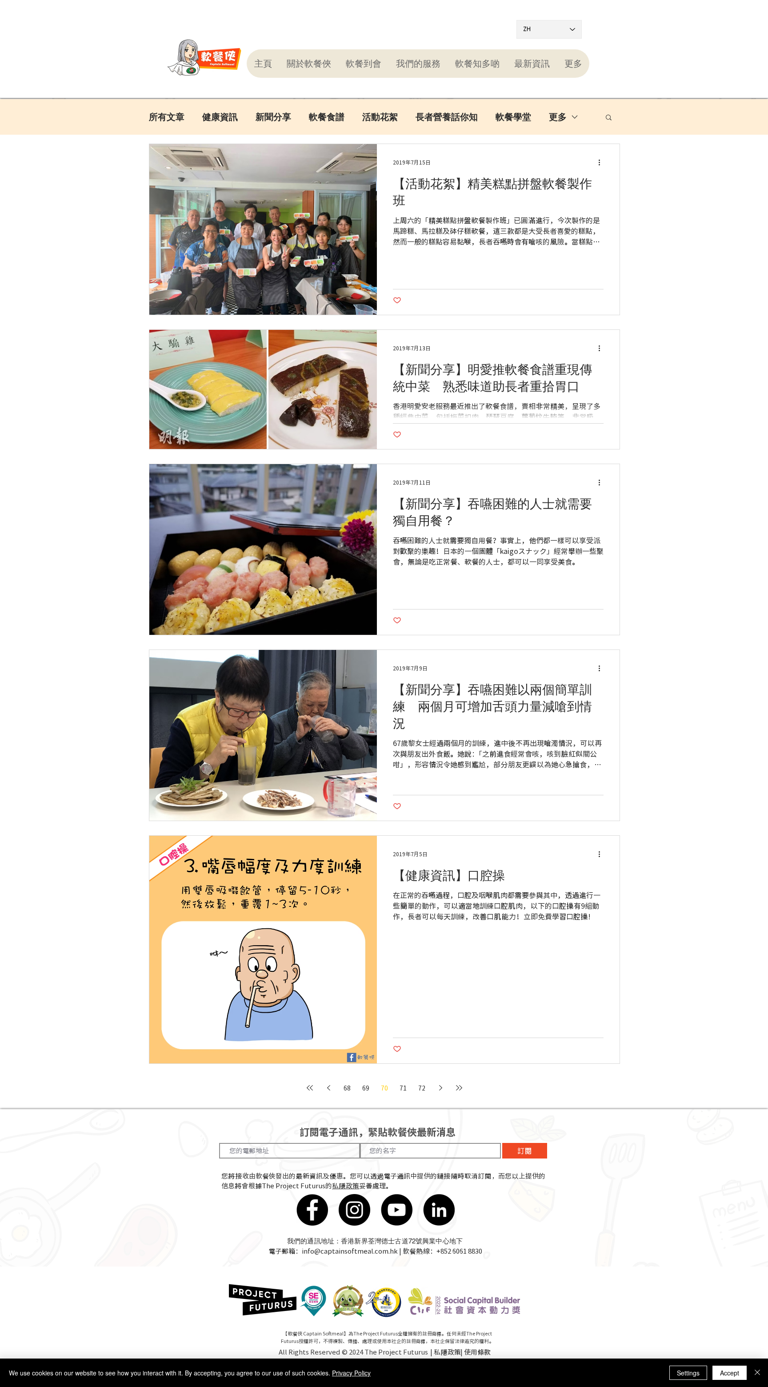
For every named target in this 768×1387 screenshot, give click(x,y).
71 (403, 1087)
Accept (729, 1372)
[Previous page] (328, 1088)
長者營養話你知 (447, 117)
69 (365, 1087)
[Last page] (459, 1088)
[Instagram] (354, 1210)
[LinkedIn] (439, 1210)
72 (421, 1087)
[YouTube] (396, 1210)
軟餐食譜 (326, 117)
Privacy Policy (351, 1372)
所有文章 (166, 117)
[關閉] (757, 1373)
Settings (688, 1372)
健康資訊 (220, 117)
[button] (308, 63)
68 (347, 1087)
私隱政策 (345, 1186)
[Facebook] (312, 1210)
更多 (558, 117)
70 (384, 1087)
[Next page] (440, 1088)
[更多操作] (602, 162)
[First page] (310, 1088)
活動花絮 (380, 117)
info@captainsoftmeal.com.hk (350, 1251)
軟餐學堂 (513, 117)
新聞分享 (273, 117)
